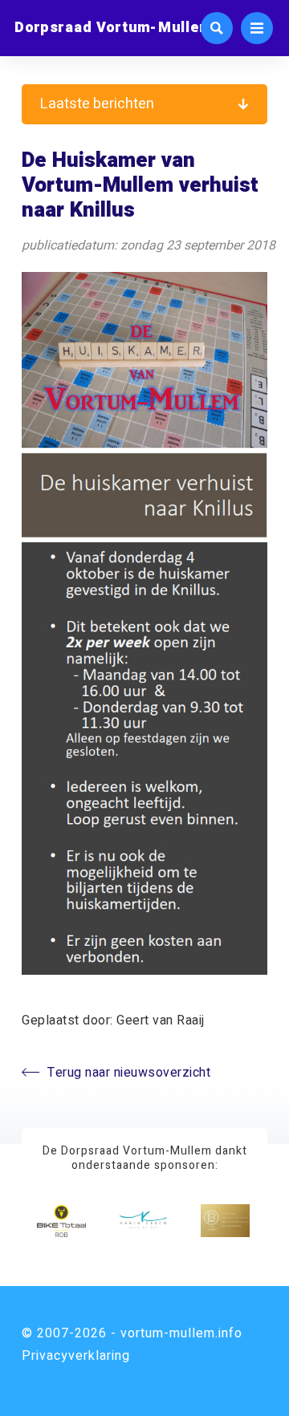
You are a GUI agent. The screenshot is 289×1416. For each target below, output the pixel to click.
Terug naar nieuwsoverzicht (128, 1072)
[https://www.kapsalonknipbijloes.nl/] (225, 1220)
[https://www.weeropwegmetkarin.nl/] (143, 1220)
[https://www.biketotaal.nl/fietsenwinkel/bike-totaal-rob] (61, 1220)
